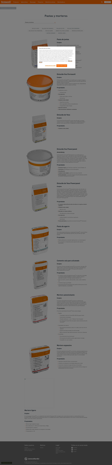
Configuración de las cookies (50, 65)
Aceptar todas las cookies (61, 65)
